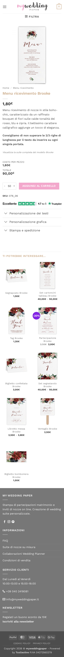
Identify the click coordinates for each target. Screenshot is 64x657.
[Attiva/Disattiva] (6, 213)
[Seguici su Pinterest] (13, 521)
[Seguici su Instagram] (9, 521)
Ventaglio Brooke (47, 428)
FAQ (5, 540)
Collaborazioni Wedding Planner (24, 553)
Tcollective (22, 652)
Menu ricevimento (23, 87)
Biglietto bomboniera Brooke (16, 475)
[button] (5, 7)
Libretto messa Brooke (16, 430)
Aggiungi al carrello (39, 185)
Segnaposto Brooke (16, 292)
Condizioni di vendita (16, 560)
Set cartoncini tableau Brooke (47, 294)
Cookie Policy (22, 643)
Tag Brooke (16, 338)
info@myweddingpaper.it (22, 599)
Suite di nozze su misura (19, 547)
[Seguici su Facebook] (4, 521)
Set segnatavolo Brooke (47, 385)
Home (6, 87)
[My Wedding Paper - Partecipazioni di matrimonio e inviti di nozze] (32, 6)
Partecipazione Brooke (47, 339)
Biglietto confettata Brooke (16, 385)
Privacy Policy (42, 643)
